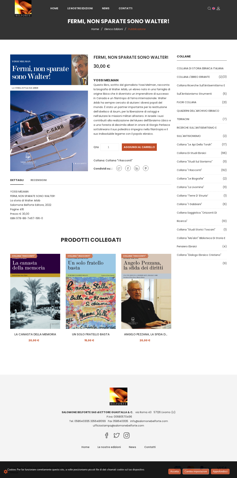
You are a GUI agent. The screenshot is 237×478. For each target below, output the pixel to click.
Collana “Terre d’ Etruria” (193, 195)
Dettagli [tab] (17, 180)
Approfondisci (220, 471)
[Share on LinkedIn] (137, 168)
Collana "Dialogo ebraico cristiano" (200, 255)
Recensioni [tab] (39, 180)
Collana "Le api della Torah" (195, 144)
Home (54, 8)
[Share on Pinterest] (145, 168)
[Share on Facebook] (128, 168)
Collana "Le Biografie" (191, 178)
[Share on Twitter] (119, 168)
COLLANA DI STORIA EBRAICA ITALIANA (201, 68)
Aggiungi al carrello (139, 147)
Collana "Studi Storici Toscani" (197, 229)
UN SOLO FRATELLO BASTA (91, 334)
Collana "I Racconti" (119, 160)
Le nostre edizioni (80, 8)
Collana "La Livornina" (191, 187)
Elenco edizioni (113, 29)
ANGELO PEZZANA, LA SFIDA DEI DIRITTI (146, 334)
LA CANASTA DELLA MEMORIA (35, 334)
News (105, 8)
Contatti (125, 8)
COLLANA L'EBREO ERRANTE (194, 77)
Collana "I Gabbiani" (190, 204)
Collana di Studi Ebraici (192, 153)
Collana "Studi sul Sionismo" (195, 161)
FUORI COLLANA (187, 102)
